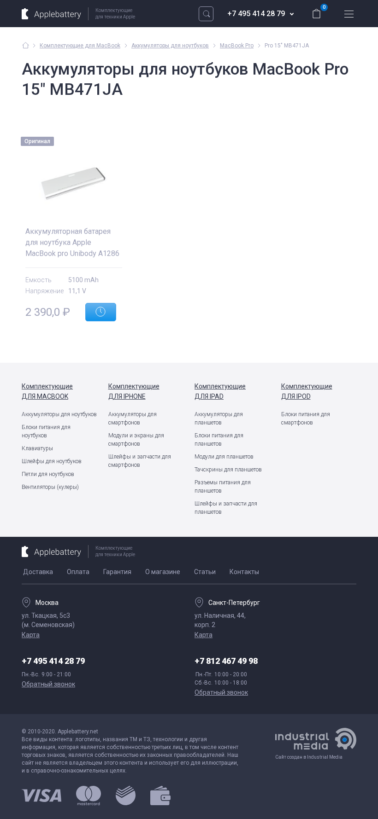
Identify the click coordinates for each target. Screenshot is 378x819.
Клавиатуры (37, 448)
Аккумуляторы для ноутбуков (59, 414)
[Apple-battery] (26, 45)
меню (349, 13)
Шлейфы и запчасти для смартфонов (139, 460)
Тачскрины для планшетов (228, 469)
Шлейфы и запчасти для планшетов (226, 507)
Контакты (244, 571)
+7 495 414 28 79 (256, 13)
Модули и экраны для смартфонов (136, 439)
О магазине (162, 571)
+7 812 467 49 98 (226, 661)
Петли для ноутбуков (48, 474)
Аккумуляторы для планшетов (219, 418)
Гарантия (117, 571)
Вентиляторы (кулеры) (50, 487)
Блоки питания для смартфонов (305, 418)
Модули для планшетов (224, 456)
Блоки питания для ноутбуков (46, 431)
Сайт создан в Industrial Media (309, 757)
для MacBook (47, 391)
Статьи (205, 571)
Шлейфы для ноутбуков (52, 461)
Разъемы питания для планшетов (223, 486)
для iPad (220, 391)
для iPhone (133, 391)
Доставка (38, 571)
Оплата (78, 571)
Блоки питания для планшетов (219, 439)
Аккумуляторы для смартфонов (132, 418)
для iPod (306, 391)
